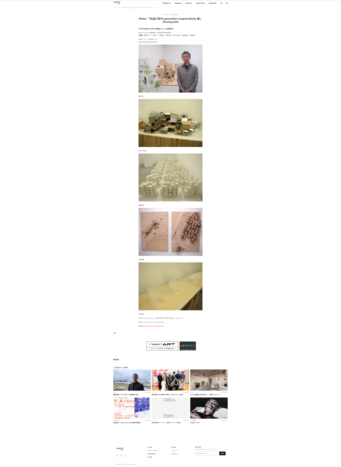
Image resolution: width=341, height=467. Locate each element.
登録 (222, 453)
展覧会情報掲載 (151, 453)
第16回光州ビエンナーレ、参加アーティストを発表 (166, 422)
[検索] (227, 3)
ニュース (115, 392)
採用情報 (173, 447)
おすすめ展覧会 (116, 420)
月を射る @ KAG (195, 422)
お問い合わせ (174, 453)
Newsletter (212, 3)
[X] (116, 455)
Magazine (178, 3)
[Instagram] (121, 455)
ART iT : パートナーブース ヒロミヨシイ (151, 322)
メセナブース (174, 450)
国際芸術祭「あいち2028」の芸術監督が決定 (125, 394)
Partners (189, 3)
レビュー (192, 392)
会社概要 (149, 447)
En (222, 3)
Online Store (200, 3)
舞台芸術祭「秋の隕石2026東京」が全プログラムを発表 (167, 394)
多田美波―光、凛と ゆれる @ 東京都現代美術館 (126, 422)
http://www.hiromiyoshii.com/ (147, 42)
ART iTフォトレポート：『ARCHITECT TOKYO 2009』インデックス (161, 318)
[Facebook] (125, 455)
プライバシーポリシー (153, 450)
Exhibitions (167, 3)
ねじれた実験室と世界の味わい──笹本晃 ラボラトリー (205, 394)
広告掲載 (149, 457)
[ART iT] (120, 449)
